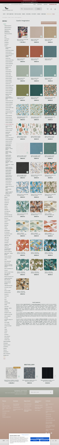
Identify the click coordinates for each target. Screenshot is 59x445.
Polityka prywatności (25, 434)
